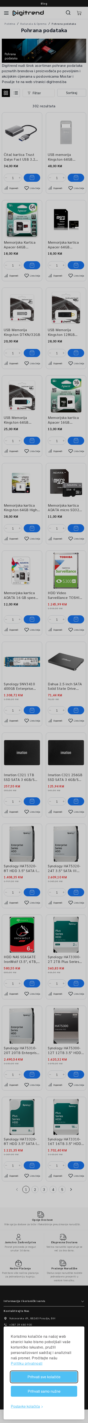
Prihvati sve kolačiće (44, 1376)
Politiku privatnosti (26, 1363)
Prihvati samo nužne (44, 1391)
